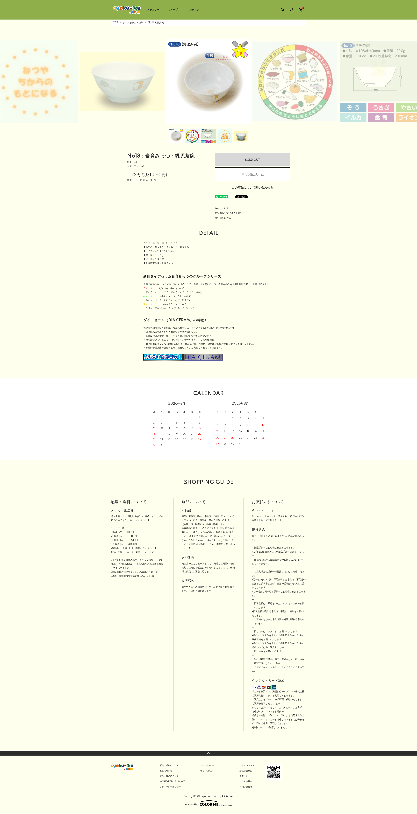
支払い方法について (169, 776)
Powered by (191, 805)
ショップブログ (207, 765)
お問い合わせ (245, 787)
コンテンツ (193, 9)
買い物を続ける (223, 218)
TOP (115, 22)
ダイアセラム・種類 (133, 22)
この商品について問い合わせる (252, 187)
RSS (202, 771)
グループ (173, 9)
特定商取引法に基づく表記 (228, 213)
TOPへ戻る (208, 753)
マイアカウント (246, 765)
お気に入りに (254, 174)
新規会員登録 (245, 771)
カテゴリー (153, 9)
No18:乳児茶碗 (156, 22)
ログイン (243, 776)
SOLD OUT (252, 159)
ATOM (209, 771)
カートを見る (245, 781)
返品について (222, 208)
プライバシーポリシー (170, 787)
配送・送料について (169, 765)
